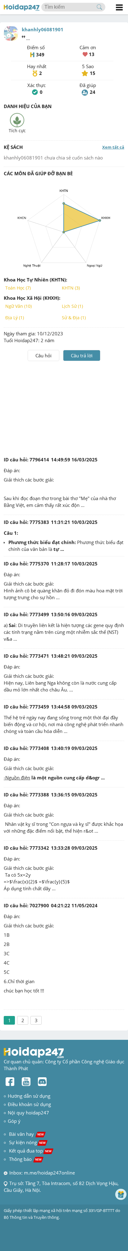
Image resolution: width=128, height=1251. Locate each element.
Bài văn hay (26, 1134)
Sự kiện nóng (27, 1142)
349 (40, 54)
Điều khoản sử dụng (29, 1104)
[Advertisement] (64, 407)
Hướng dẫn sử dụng (29, 1096)
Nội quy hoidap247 (28, 1112)
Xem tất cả (113, 147)
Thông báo (25, 1159)
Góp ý (14, 1121)
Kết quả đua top (30, 1151)
